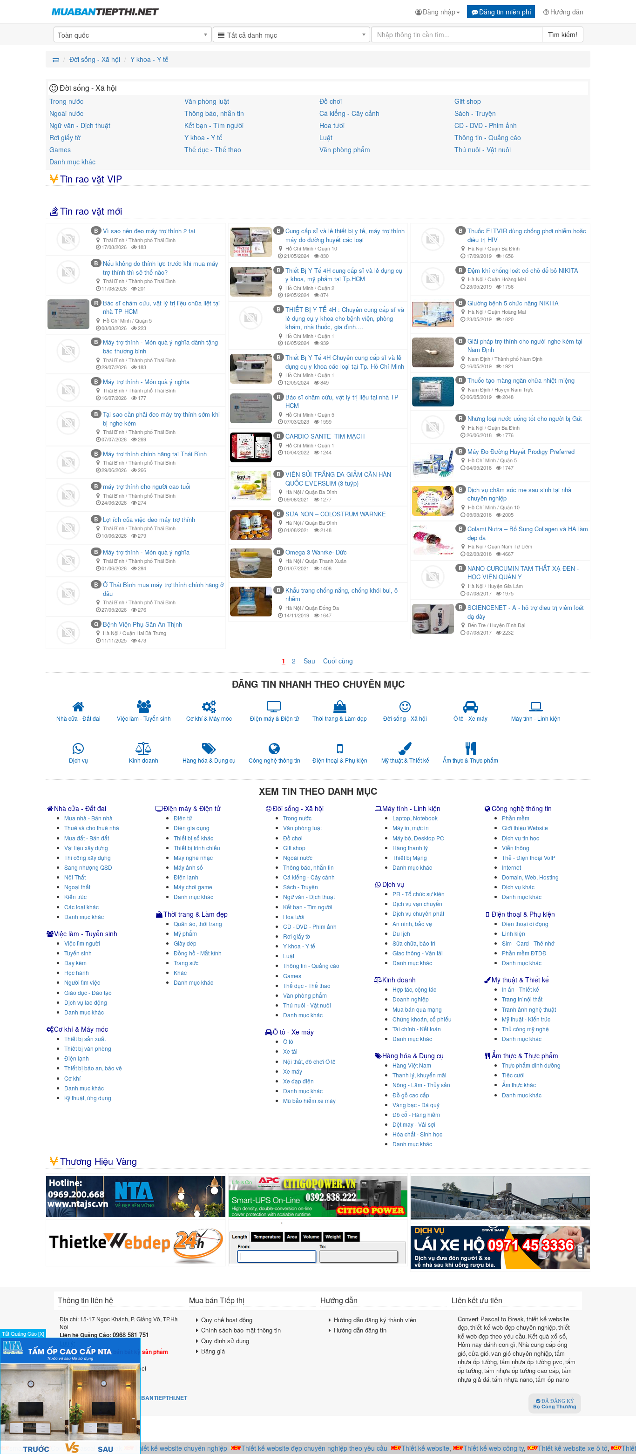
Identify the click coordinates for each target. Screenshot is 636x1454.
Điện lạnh (76, 1058)
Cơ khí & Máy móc (81, 1029)
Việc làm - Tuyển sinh (85, 933)
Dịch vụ (393, 884)
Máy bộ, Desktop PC (418, 838)
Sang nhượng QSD (88, 867)
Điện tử (183, 818)
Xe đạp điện (298, 1081)
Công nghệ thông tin (522, 808)
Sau (309, 660)
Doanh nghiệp (410, 999)
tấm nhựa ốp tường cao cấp (521, 1370)
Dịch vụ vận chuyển (417, 903)
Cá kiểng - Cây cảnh (349, 113)
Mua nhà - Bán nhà (88, 818)
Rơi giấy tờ (65, 137)
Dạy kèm (75, 963)
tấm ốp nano (552, 1379)
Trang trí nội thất (522, 999)
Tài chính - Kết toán (416, 1029)
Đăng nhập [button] (439, 11)
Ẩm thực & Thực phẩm (525, 1055)
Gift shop (467, 101)
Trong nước (66, 101)
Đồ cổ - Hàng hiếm (416, 1114)
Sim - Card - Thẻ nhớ (528, 943)
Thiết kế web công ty (479, 1448)
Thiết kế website (411, 1448)
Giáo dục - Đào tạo (88, 992)
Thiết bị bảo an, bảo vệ (93, 1068)
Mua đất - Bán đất (86, 838)
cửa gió (478, 1353)
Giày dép (185, 943)
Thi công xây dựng (87, 857)
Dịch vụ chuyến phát (418, 913)
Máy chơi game (193, 887)
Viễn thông (515, 848)
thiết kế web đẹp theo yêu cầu (514, 1331)
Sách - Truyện (475, 113)
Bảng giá (213, 1350)
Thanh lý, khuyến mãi (419, 1075)
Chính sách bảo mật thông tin (241, 1330)
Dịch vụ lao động (85, 1002)
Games (60, 149)
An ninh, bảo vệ (412, 923)
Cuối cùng (338, 660)
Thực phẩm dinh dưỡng (531, 1065)
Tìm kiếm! (562, 34)
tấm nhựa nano (512, 1379)
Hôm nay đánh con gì (486, 1344)
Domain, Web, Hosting (530, 877)
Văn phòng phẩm (344, 149)
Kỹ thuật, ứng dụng (87, 1098)
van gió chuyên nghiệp (521, 1353)
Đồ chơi (330, 101)
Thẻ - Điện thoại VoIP (528, 857)
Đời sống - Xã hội (298, 808)
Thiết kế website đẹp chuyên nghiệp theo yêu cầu (300, 1448)
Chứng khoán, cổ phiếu (422, 1019)
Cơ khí (72, 1078)
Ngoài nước (66, 113)
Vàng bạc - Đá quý (416, 1105)
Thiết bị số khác (193, 838)
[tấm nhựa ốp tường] (136, 1196)
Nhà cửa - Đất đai (80, 808)
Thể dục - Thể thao (212, 149)
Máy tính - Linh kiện (411, 808)
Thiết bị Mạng (409, 857)
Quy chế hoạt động (226, 1319)
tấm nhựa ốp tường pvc (531, 1361)
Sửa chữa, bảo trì (413, 943)
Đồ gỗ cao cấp (410, 1095)
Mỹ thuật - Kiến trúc (526, 1019)
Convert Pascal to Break (491, 1318)
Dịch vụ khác (518, 887)
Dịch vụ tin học (520, 838)
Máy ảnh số (188, 867)
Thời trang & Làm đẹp (195, 914)
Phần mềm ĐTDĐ (524, 953)
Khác (180, 972)
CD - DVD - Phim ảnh (485, 125)
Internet (511, 867)
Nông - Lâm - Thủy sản (421, 1085)
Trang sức (186, 963)
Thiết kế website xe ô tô (558, 1448)
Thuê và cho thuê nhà (91, 828)
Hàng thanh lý (410, 848)
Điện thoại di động (525, 923)
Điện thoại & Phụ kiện (523, 914)
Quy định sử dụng (225, 1340)
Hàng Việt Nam (411, 1065)
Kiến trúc (75, 896)
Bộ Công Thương (554, 1404)
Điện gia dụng (192, 828)
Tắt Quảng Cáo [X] (23, 1333)
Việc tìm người (82, 943)
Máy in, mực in (410, 828)
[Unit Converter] (318, 1243)
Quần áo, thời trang (198, 923)
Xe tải (290, 1051)
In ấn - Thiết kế (520, 989)
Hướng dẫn (566, 11)
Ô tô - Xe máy (293, 1031)
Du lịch (401, 933)
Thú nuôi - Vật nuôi (482, 149)
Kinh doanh (399, 979)
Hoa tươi (332, 125)
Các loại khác (81, 907)
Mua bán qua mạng (417, 1009)
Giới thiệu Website (525, 828)
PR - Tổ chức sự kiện (418, 894)
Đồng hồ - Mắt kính (198, 953)
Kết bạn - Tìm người (214, 125)
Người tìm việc (82, 982)
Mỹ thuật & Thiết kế (520, 979)
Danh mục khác (72, 161)
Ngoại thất (77, 887)
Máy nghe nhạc (193, 857)
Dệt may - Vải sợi (413, 1124)
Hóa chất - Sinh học (417, 1134)
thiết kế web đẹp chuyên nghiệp (512, 1327)
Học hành (76, 972)
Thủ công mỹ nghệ (525, 1029)
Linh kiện (513, 933)
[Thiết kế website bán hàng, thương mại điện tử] (136, 1243)
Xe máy (292, 1071)
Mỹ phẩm (185, 933)
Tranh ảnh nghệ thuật (529, 1009)
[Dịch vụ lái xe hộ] (500, 1247)
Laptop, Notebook (415, 818)
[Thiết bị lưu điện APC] (318, 1196)
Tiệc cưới (513, 1075)
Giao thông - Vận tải (417, 953)
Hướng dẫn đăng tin (360, 1330)
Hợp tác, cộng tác (414, 989)
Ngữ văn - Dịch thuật (79, 125)
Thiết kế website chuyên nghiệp (166, 1448)
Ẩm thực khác (519, 1085)
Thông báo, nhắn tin (214, 113)
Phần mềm (515, 818)
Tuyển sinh (78, 953)
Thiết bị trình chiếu (197, 848)
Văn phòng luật (206, 101)
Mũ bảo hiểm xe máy (309, 1100)
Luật (325, 137)
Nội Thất (75, 877)
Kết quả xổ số (547, 1336)
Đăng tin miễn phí (505, 11)
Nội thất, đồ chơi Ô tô (309, 1061)
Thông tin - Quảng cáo (487, 137)
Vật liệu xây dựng (86, 848)
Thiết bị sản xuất (85, 1038)
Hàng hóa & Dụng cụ (413, 1055)
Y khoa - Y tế (203, 137)
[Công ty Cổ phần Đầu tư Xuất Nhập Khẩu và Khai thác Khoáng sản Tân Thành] (500, 1198)
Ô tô (288, 1041)
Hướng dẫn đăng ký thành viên (375, 1319)
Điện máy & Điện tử (192, 808)
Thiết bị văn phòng (87, 1048)
